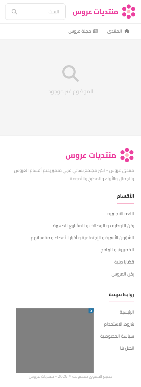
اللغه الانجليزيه (120, 213)
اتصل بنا (127, 348)
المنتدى (114, 31)
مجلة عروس (79, 31)
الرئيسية (127, 312)
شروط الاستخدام (119, 324)
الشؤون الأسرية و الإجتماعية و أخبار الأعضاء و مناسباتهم (82, 237)
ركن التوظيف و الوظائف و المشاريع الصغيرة (93, 225)
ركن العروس (123, 274)
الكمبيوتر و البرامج (117, 249)
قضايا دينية (124, 262)
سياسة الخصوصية (117, 336)
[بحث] (9, 11)
